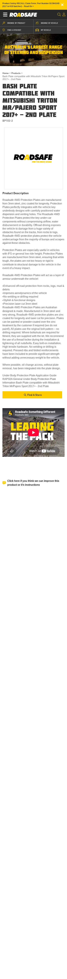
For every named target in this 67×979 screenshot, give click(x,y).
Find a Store (34, 394)
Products (15, 73)
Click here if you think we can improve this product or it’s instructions (33, 483)
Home (5, 73)
